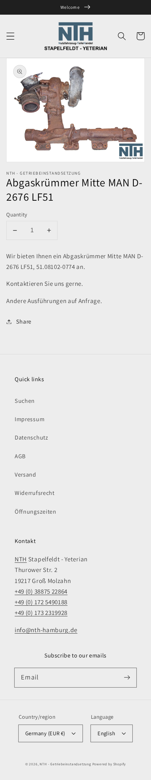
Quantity (16, 214)
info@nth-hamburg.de (46, 630)
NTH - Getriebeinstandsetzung (65, 764)
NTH (21, 559)
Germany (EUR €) (45, 733)
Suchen (25, 401)
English (106, 733)
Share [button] (24, 321)
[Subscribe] (127, 677)
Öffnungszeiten (35, 511)
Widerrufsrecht (35, 493)
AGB (20, 456)
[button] (10, 36)
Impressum (29, 419)
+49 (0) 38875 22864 (41, 591)
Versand (25, 474)
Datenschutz (31, 437)
